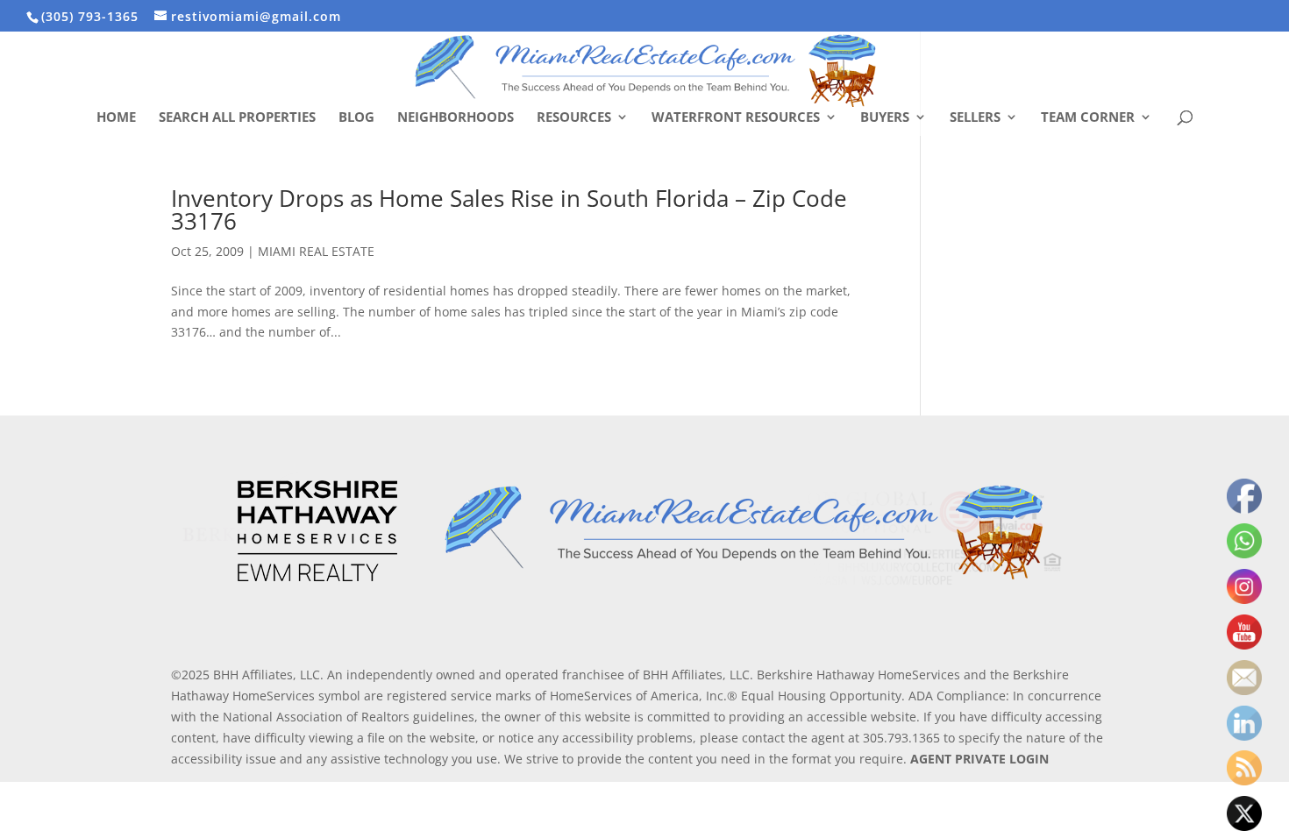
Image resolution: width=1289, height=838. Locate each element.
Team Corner (1088, 117)
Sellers (975, 117)
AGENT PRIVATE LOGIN (979, 758)
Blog (356, 117)
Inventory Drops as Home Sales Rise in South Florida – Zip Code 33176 (509, 209)
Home (116, 117)
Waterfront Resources (736, 117)
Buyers (884, 117)
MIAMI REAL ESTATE (316, 251)
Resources (574, 117)
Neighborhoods (455, 117)
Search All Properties (237, 117)
